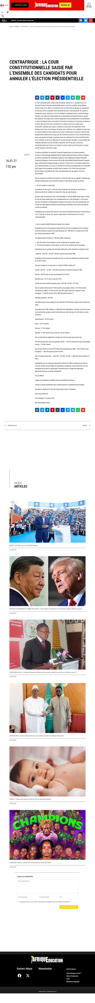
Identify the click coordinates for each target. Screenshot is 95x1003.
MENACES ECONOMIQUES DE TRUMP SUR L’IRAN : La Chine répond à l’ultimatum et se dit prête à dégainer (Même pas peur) (45, 609)
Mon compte (89, 7)
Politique (17, 26)
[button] (20, 5)
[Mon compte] (89, 4)
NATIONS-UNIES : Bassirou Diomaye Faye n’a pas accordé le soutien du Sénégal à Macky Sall (36, 736)
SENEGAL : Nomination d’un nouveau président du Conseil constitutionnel (30, 20)
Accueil (11, 26)
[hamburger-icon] (2, 12)
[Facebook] (81, 20)
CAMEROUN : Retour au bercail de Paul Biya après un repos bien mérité (30, 863)
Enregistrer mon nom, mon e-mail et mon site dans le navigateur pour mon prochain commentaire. (45, 902)
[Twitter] (85, 20)
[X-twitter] (28, 975)
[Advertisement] (47, 43)
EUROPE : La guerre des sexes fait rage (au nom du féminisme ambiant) (30, 799)
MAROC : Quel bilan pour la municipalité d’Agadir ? (23, 545)
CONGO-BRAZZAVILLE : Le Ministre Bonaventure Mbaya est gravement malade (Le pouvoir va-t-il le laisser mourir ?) (42, 672)
